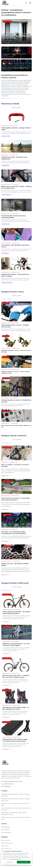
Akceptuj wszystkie (23, 862)
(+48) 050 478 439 (7, 784)
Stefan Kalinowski (5, 213)
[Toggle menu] (30, 2)
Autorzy (4, 823)
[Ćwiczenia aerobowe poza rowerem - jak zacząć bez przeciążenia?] (16, 52)
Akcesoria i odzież (6, 136)
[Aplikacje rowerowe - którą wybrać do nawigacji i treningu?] (16, 65)
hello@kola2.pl (7, 786)
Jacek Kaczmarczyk (5, 184)
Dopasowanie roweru (6, 843)
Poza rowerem (6, 48)
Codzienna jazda (7, 21)
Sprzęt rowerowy (7, 447)
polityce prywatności (16, 859)
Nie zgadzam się (9, 862)
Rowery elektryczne (6, 194)
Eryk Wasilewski (4, 125)
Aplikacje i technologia (8, 61)
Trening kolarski (5, 165)
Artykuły (4, 791)
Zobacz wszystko (16, 107)
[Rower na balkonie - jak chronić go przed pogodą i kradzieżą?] (16, 31)
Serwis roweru (6, 303)
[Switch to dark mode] (26, 2)
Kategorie (4, 837)
